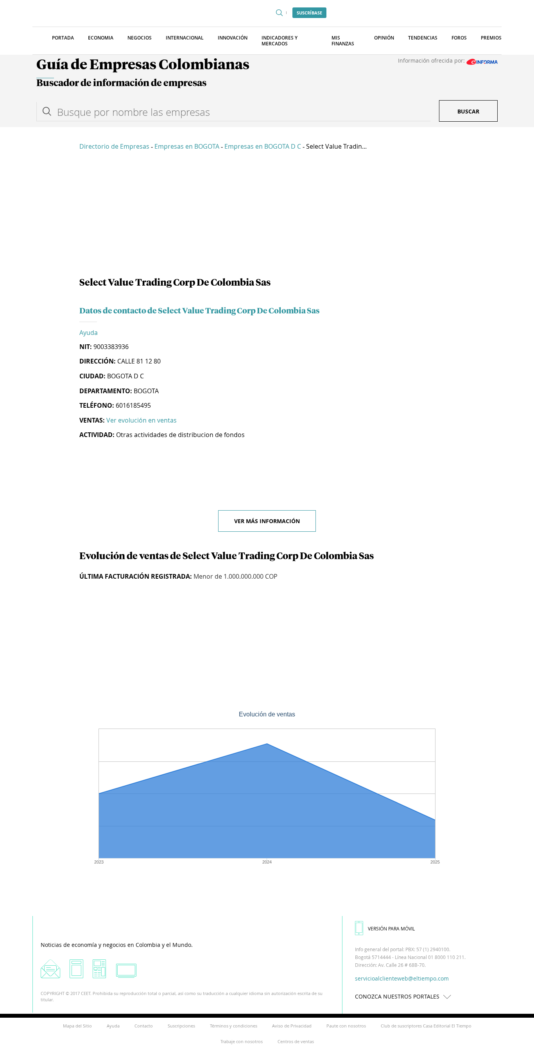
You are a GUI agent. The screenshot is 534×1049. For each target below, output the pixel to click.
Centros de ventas (296, 1041)
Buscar (468, 111)
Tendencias (422, 37)
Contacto (143, 1026)
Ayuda (88, 332)
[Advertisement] (267, 215)
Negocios (139, 37)
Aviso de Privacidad (292, 1026)
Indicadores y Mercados (279, 40)
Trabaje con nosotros (241, 1041)
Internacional (185, 37)
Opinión (384, 37)
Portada (63, 37)
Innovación (232, 37)
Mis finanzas (343, 40)
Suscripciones (181, 1026)
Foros (459, 37)
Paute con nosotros (346, 1026)
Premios (491, 37)
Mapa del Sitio (77, 1026)
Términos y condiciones (233, 1026)
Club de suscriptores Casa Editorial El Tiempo (426, 1026)
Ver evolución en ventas (141, 420)
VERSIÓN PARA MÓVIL (391, 928)
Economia (100, 37)
